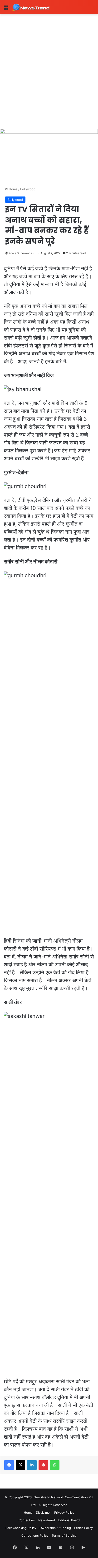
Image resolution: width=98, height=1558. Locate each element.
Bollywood (27, 189)
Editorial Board (69, 1520)
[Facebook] (9, 1465)
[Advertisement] (49, 66)
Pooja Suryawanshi (21, 253)
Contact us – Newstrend (37, 1520)
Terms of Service (64, 1535)
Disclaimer (43, 1512)
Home (13, 189)
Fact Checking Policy (20, 1528)
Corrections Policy (34, 1535)
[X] (20, 1465)
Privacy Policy (64, 1512)
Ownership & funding (55, 1528)
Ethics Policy (83, 1528)
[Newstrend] (31, 7)
